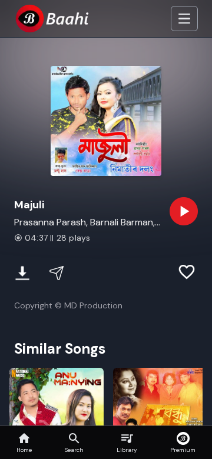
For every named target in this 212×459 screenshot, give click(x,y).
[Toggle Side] (184, 19)
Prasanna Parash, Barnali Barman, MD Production (84, 223)
